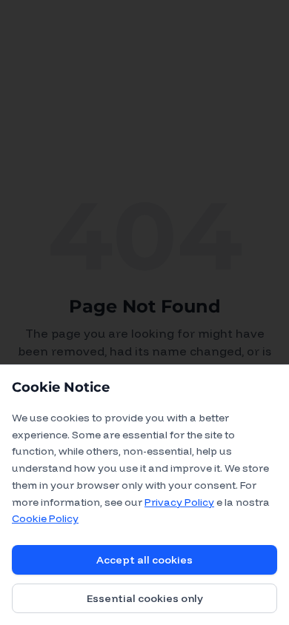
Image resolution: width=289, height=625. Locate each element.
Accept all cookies (144, 559)
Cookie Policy (45, 518)
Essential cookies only (145, 598)
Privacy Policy (179, 502)
